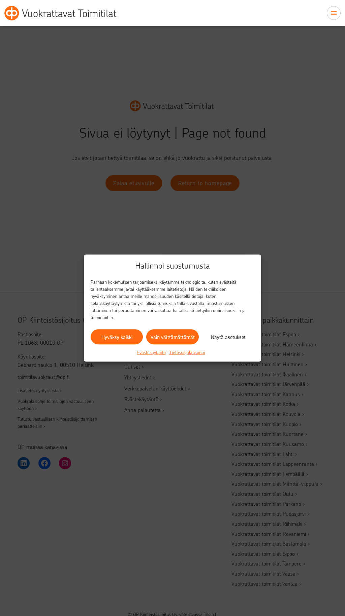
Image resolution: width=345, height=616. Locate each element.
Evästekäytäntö (151, 352)
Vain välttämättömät (173, 337)
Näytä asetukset (228, 337)
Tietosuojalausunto (187, 352)
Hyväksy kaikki (116, 337)
